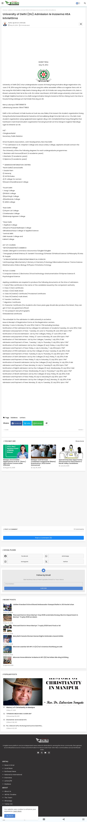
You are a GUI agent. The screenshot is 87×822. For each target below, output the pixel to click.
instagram (24, 561)
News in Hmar (9, 765)
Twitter (28, 423)
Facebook (17, 423)
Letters (10, 10)
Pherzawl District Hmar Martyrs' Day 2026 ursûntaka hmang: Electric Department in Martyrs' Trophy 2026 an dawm (45, 616)
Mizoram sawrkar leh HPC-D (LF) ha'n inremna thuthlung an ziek (37, 647)
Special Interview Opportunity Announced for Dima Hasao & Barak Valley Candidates (70, 461)
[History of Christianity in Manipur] (43, 691)
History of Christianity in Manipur (20, 707)
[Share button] (46, 423)
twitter (65, 561)
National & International (13, 775)
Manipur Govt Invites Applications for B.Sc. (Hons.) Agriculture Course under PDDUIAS (14, 462)
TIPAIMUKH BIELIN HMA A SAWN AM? (19, 714)
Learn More (17, 811)
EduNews (14, 418)
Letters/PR (8, 781)
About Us (7, 791)
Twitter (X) (8, 804)
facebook (24, 556)
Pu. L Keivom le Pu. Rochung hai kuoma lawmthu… (24, 726)
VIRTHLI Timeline (10, 794)
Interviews (8, 778)
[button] (85, 3)
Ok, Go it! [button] (9, 816)
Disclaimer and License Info (16, 720)
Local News (8, 768)
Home (5, 10)
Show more (80, 441)
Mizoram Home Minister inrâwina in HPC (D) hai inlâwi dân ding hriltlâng (40, 657)
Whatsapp (38, 423)
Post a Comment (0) (43, 538)
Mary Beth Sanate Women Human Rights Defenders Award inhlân (38, 636)
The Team (8, 798)
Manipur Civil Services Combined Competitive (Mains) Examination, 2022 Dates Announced (43, 462)
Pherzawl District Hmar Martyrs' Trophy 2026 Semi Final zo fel (37, 626)
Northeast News (10, 771)
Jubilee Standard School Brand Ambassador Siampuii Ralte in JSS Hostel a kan (43, 604)
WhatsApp (8, 801)
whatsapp (65, 556)
